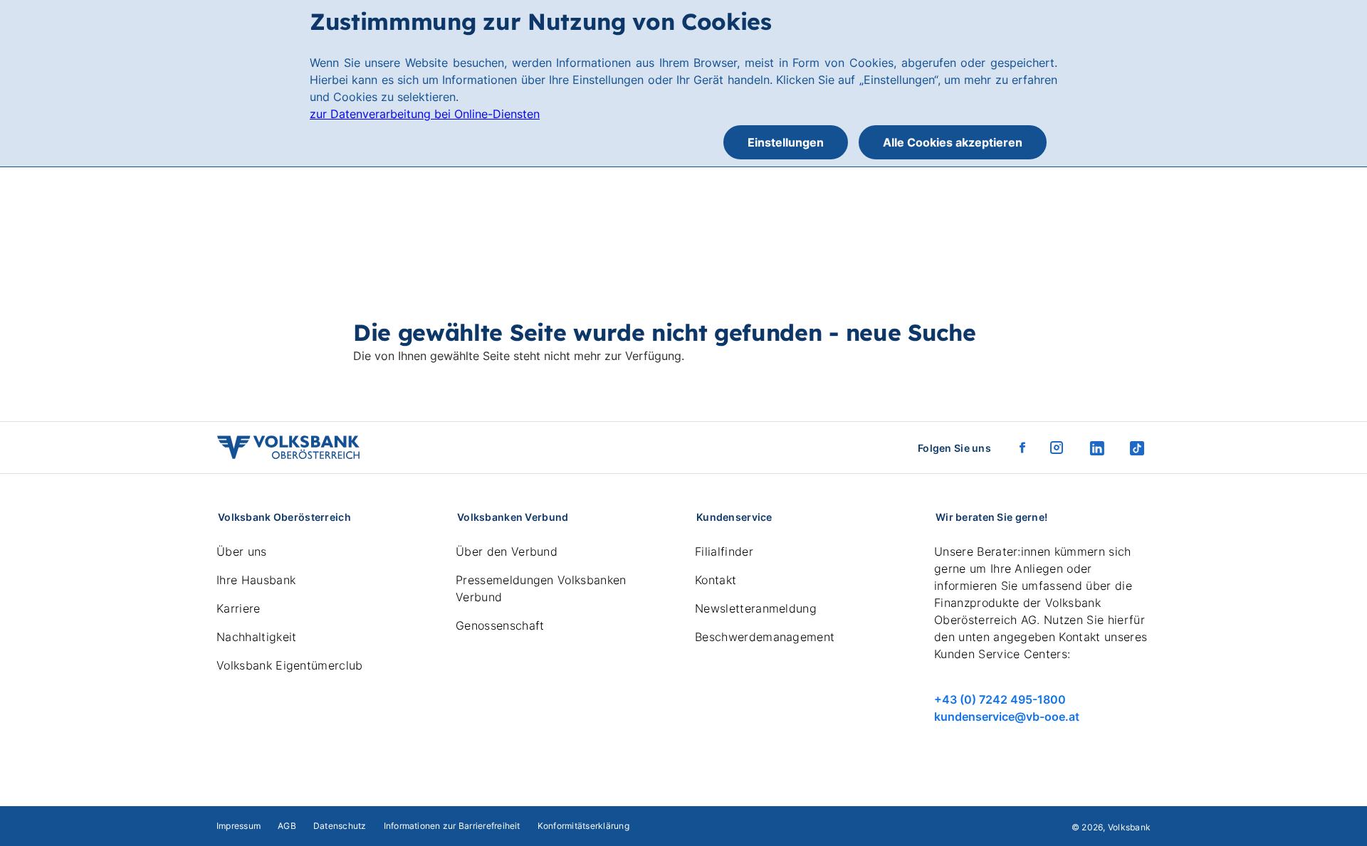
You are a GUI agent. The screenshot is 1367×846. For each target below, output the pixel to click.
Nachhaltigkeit (256, 637)
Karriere (238, 608)
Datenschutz (340, 825)
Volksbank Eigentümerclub (289, 665)
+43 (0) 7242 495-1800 (1000, 699)
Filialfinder (724, 551)
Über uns (241, 551)
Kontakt (715, 580)
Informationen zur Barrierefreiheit (452, 825)
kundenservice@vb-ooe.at (1006, 716)
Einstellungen (786, 142)
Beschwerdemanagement (764, 637)
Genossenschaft (500, 625)
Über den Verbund (506, 551)
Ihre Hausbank (255, 580)
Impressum (238, 825)
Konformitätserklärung (583, 825)
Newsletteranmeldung (756, 608)
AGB (287, 825)
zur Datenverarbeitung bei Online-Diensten (425, 114)
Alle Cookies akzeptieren (952, 142)
